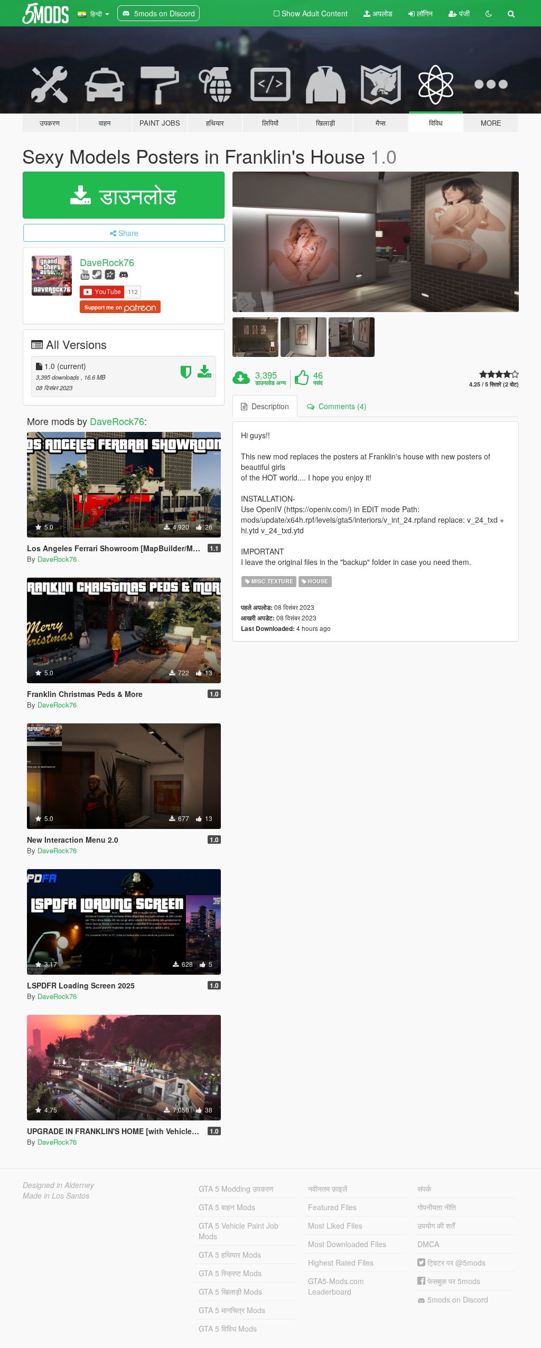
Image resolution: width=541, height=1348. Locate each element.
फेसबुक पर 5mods (452, 1281)
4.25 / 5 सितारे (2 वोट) (494, 384)
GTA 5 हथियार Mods (230, 1254)
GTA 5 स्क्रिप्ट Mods (230, 1273)
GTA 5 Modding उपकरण (236, 1188)
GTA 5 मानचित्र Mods (232, 1310)
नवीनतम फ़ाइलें (327, 1188)
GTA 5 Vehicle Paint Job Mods (238, 1230)
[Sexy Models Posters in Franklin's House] (375, 242)
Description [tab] (268, 406)
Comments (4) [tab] (340, 406)
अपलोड (381, 13)
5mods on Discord (456, 1299)
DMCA (428, 1244)
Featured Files (332, 1207)
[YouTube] (85, 273)
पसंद (318, 383)
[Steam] (97, 273)
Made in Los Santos (56, 1195)
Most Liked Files (335, 1225)
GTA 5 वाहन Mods (227, 1207)
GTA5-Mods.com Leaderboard (336, 1286)
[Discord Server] (123, 273)
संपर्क (424, 1188)
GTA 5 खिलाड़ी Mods (230, 1291)
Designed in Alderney (58, 1185)
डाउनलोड (134, 195)
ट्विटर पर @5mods (455, 1262)
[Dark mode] (489, 13)
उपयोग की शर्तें (436, 1225)
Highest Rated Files (341, 1262)
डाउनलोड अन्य (270, 383)
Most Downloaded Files (347, 1244)
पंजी (463, 13)
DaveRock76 (107, 262)
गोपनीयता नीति (436, 1207)
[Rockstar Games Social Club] (110, 273)
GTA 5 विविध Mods (228, 1328)
